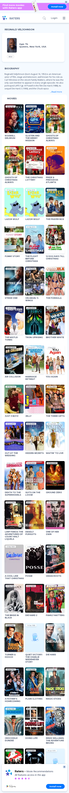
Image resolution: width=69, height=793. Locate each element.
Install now (57, 6)
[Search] (44, 18)
